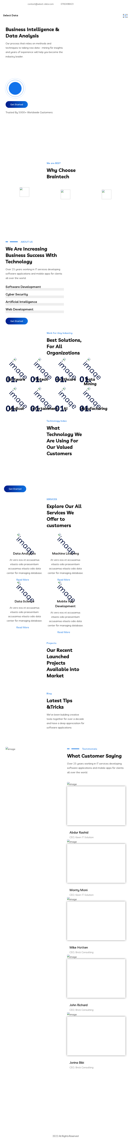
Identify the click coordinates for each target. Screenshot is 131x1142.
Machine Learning (65, 553)
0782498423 (67, 4)
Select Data (10, 15)
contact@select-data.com (41, 4)
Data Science (24, 601)
